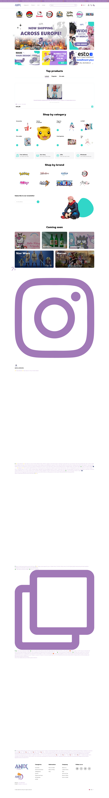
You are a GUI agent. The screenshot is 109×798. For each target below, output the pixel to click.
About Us (64, 767)
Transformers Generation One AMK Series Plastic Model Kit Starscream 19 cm (55, 100)
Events (36, 773)
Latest (47, 76)
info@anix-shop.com (22, 784)
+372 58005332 (21, 782)
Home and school (39, 769)
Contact (43, 5)
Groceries (37, 767)
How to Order (52, 767)
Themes (32, 5)
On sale (61, 76)
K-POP (36, 779)
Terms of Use (65, 773)
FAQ (49, 771)
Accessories (37, 777)
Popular (54, 76)
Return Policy (52, 769)
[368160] (92, 107)
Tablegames (38, 771)
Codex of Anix (65, 769)
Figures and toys (39, 775)
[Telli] (38, 201)
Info (38, 5)
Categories (26, 5)
